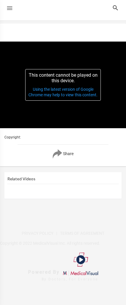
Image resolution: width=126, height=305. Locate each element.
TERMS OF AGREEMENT (82, 233)
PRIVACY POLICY (37, 233)
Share (68, 153)
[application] (63, 85)
